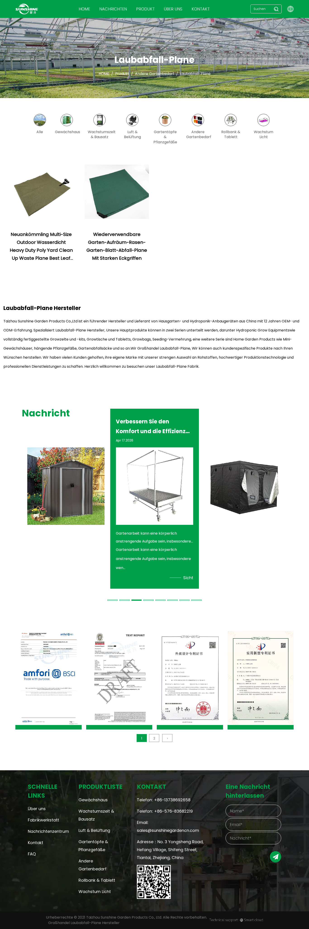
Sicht (100, 578)
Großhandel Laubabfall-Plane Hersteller (84, 922)
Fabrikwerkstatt (43, 820)
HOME (84, 9)
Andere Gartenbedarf (154, 73)
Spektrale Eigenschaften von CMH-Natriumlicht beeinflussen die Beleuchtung (238, 426)
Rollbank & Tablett (96, 880)
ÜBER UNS (173, 9)
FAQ (32, 854)
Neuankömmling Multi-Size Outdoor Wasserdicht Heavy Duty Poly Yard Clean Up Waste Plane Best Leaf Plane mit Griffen (41, 250)
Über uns (37, 808)
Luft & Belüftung (94, 830)
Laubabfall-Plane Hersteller (80, 330)
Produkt (145, 9)
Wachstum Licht (94, 891)
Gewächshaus (93, 800)
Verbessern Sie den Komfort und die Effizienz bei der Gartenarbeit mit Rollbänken (62, 426)
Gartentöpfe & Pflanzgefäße (93, 845)
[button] (112, 600)
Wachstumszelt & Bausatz (96, 815)
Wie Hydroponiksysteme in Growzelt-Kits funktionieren (153, 426)
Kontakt (201, 9)
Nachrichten (113, 9)
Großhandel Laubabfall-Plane (163, 348)
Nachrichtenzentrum (44, 831)
